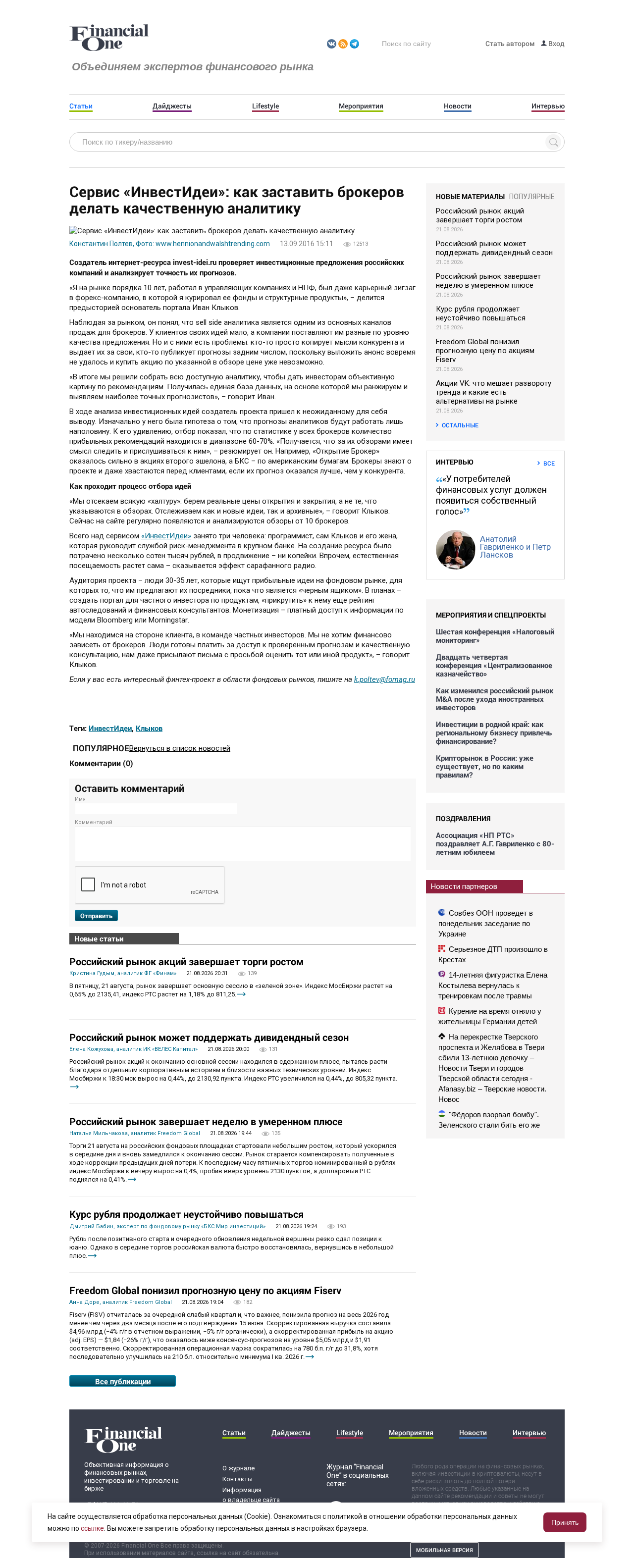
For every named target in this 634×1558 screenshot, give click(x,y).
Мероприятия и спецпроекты (491, 615)
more (241, 994)
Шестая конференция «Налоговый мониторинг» (495, 635)
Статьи (81, 106)
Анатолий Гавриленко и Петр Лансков (515, 547)
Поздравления (463, 818)
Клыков (149, 728)
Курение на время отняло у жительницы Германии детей (489, 1016)
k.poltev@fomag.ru (384, 679)
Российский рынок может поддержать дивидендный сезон (209, 1037)
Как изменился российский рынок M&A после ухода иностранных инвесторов (494, 699)
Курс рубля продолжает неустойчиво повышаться (186, 1213)
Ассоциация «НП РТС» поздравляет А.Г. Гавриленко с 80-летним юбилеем (495, 843)
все (549, 463)
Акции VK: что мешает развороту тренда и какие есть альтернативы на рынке (494, 392)
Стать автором (510, 43)
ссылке (92, 1528)
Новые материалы (470, 196)
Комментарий (93, 822)
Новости (458, 106)
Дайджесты (172, 106)
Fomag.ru (109, 38)
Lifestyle (265, 106)
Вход (556, 43)
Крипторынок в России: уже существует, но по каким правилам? (484, 766)
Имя (80, 799)
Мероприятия (361, 106)
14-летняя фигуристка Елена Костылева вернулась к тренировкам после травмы (492, 985)
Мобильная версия (444, 1550)
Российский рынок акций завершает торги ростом (186, 961)
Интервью (548, 106)
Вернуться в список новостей (179, 748)
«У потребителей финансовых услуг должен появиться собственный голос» (491, 495)
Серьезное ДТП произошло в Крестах (493, 954)
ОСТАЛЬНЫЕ (460, 425)
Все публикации (123, 1381)
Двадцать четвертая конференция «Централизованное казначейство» (494, 665)
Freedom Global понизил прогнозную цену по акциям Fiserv (205, 1290)
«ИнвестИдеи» (166, 535)
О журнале (238, 1468)
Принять (565, 1522)
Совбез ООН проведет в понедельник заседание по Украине (485, 923)
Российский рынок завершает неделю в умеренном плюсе (206, 1121)
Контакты (237, 1479)
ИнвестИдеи (110, 728)
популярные (532, 197)
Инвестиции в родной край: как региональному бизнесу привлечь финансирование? (494, 732)
